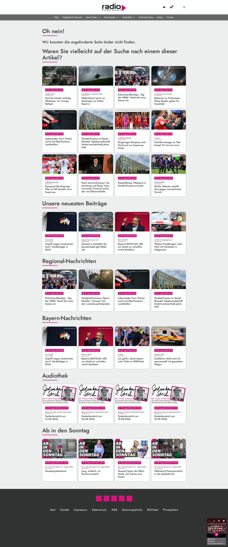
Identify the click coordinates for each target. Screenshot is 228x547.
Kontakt (170, 17)
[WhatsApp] (44, 7)
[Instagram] (54, 7)
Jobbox (160, 17)
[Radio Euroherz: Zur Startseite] (114, 7)
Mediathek (127, 17)
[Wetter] (177, 7)
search (184, 7)
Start (57, 17)
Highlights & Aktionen (72, 17)
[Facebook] (49, 7)
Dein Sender (109, 17)
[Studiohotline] (63, 7)
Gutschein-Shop (146, 17)
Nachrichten (91, 17)
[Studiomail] (59, 7)
